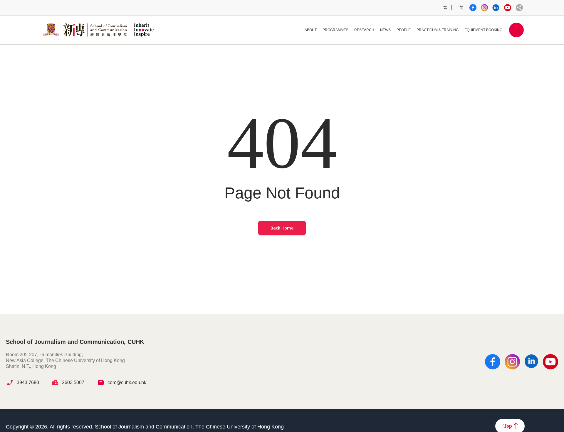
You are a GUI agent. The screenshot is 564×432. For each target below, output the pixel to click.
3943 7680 (28, 382)
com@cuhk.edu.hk (127, 382)
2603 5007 (73, 382)
